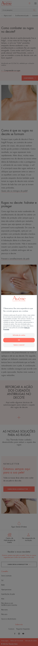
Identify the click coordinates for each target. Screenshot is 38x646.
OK (19, 340)
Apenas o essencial (19, 345)
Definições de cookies (19, 335)
